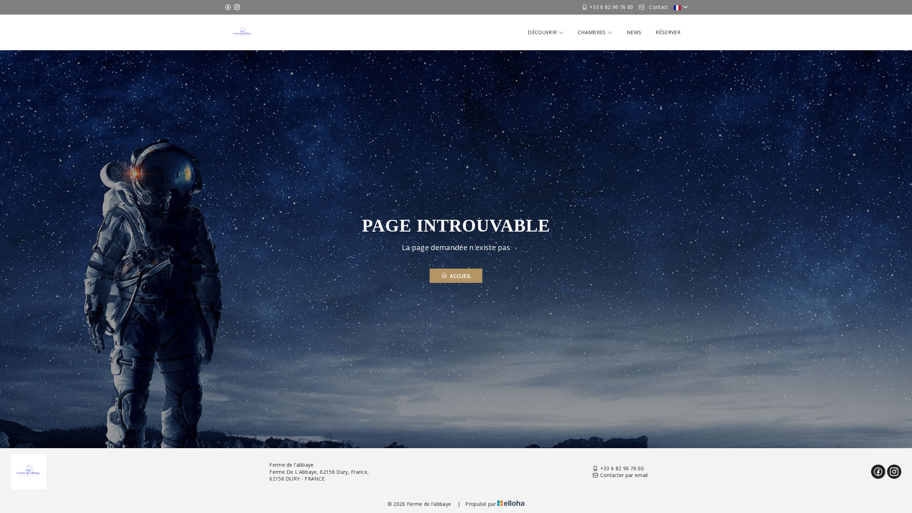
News (634, 32)
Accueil (460, 276)
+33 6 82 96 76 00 (622, 468)
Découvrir (543, 32)
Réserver (668, 32)
